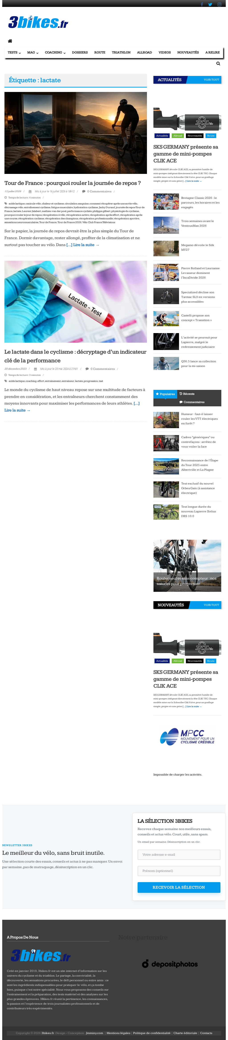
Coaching (53, 52)
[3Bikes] (40, 955)
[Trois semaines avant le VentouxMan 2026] (166, 225)
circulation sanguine (77, 203)
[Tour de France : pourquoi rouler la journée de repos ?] (75, 132)
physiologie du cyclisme (125, 211)
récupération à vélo (54, 215)
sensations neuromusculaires (21, 222)
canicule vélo (33, 203)
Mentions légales (118, 1033)
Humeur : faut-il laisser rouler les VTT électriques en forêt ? (199, 418)
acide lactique (17, 203)
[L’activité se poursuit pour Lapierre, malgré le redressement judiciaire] (166, 341)
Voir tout (211, 79)
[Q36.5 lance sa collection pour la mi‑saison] (166, 365)
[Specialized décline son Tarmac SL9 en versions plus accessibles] (166, 295)
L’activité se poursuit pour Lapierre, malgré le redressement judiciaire (199, 342)
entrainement (53, 381)
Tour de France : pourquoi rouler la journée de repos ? (72, 183)
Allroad (144, 52)
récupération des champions (61, 218)
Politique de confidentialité (152, 1033)
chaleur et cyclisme (53, 203)
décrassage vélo (13, 207)
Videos (165, 52)
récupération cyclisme (31, 218)
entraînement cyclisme (37, 207)
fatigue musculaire (62, 207)
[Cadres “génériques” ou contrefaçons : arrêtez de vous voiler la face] (166, 443)
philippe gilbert (101, 211)
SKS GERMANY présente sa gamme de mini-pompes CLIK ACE (185, 154)
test (101, 381)
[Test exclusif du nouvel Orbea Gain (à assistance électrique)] (166, 489)
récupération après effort (104, 215)
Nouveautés (188, 52)
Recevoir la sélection (179, 887)
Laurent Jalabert (31, 211)
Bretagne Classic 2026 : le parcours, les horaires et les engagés (200, 202)
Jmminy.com (94, 1033)
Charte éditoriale (185, 1033)
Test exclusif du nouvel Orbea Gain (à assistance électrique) (198, 488)
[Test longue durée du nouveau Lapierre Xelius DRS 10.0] (166, 512)
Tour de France (48, 222)
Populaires (167, 394)
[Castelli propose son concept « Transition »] (166, 318)
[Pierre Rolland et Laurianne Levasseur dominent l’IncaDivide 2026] (166, 272)
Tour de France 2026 (69, 222)
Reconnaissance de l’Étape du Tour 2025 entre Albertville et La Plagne (199, 465)
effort (40, 381)
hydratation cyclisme (86, 207)
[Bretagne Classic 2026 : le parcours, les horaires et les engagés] (166, 201)
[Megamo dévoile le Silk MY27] (166, 248)
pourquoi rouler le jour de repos (23, 215)
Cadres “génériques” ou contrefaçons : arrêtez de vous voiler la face (198, 442)
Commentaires (194, 402)
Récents (188, 394)
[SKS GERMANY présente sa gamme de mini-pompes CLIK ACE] (187, 114)
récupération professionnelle (96, 218)
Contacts (206, 1033)
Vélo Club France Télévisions (98, 222)
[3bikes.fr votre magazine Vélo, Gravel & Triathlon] (10, 41)
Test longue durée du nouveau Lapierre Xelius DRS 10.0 (198, 511)
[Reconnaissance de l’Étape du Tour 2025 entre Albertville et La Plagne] (166, 466)
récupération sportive (126, 218)
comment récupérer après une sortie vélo (113, 203)
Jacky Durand (107, 207)
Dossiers (80, 52)
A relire (213, 52)
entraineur (68, 381)
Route (99, 52)
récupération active (77, 215)
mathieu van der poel (54, 211)
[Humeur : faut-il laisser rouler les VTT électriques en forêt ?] (166, 420)
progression (91, 381)
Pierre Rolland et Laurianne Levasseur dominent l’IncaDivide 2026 (200, 273)
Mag (31, 52)
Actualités (162, 135)
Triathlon (121, 52)
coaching (31, 381)
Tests (12, 52)
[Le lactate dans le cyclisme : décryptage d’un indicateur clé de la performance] (75, 301)
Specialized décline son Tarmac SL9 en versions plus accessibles (198, 297)
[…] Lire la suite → (83, 244)
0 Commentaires (99, 191)
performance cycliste (79, 211)
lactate (17, 211)
